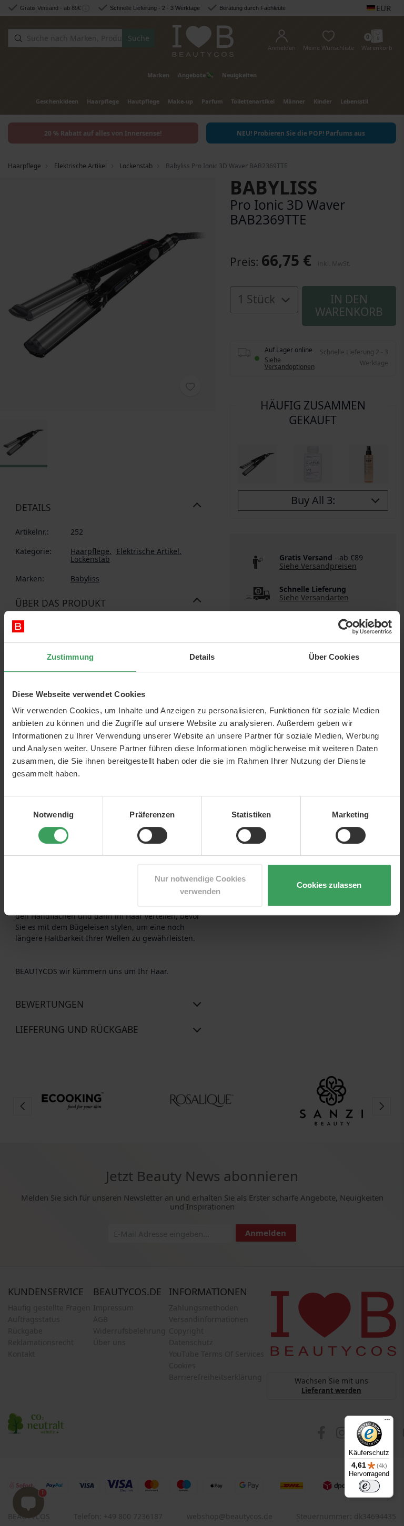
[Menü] (387, 1422)
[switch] (152, 835)
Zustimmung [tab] (70, 656)
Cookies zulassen (329, 884)
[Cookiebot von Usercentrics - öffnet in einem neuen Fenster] (346, 626)
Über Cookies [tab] (334, 656)
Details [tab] (202, 656)
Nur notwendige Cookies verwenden (200, 885)
